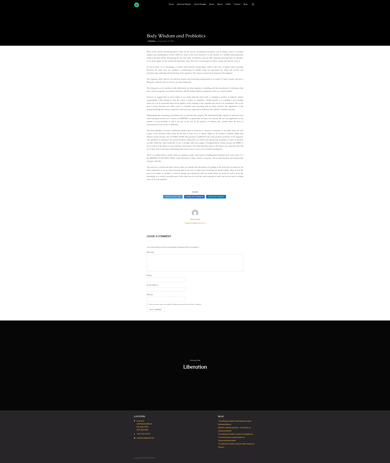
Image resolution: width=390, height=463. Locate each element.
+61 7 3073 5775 (143, 434)
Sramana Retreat (184, 4)
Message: (150, 252)
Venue (211, 4)
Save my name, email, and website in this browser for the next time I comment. (175, 304)
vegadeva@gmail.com (195, 223)
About (219, 4)
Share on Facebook (194, 197)
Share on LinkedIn (216, 197)
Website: (150, 295)
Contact (237, 4)
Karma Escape (200, 4)
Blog (245, 4)
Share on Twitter (173, 197)
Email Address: (152, 285)
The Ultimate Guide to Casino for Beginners (235, 434)
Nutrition (152, 41)
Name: (149, 275)
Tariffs (228, 4)
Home (171, 4)
